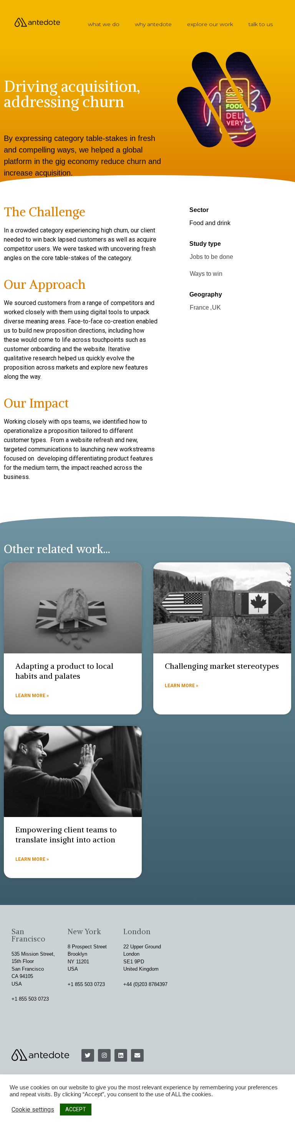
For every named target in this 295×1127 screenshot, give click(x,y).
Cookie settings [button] (33, 1109)
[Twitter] (87, 1055)
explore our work (210, 24)
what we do (103, 24)
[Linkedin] (120, 1055)
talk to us (261, 24)
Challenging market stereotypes (222, 666)
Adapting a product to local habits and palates (64, 671)
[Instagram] (104, 1055)
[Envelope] (137, 1055)
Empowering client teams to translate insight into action (66, 834)
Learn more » (32, 695)
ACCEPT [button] (75, 1109)
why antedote (153, 24)
